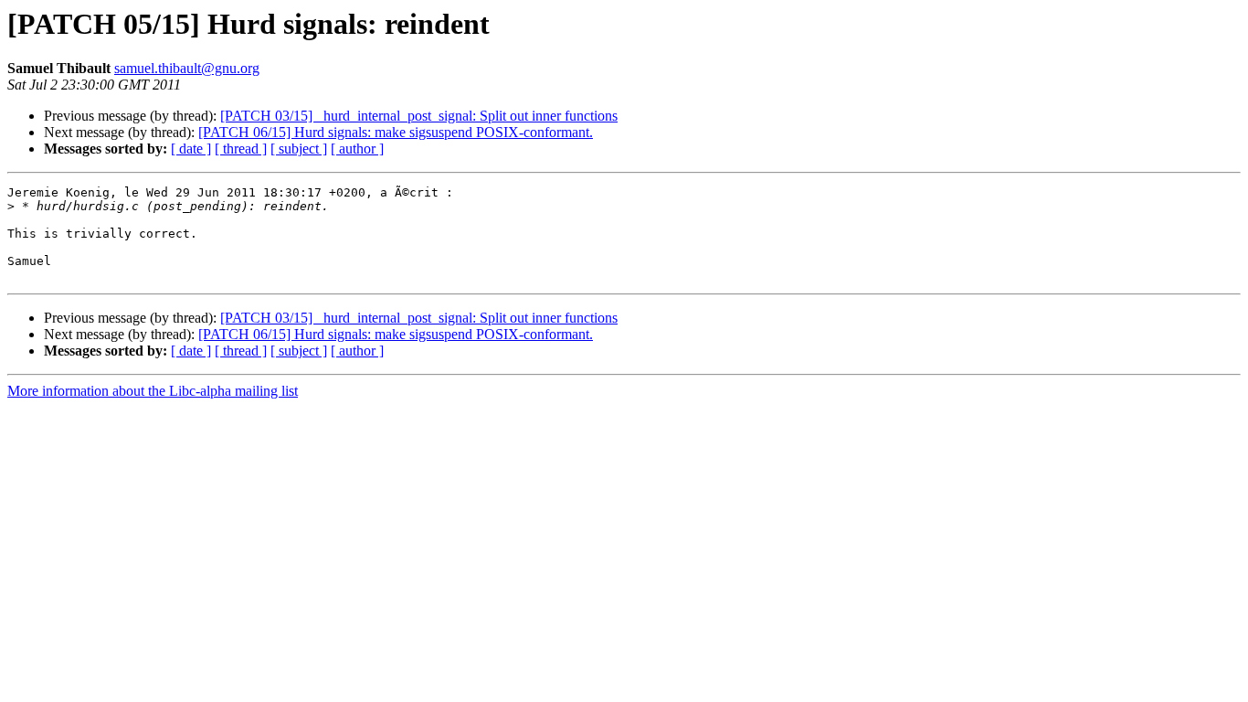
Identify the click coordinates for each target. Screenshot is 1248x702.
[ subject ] (298, 148)
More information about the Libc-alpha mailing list (152, 391)
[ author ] (357, 148)
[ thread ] (241, 148)
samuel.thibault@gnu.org (186, 68)
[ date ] (191, 148)
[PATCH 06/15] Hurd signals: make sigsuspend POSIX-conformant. (395, 132)
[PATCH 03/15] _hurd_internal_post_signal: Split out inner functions (419, 115)
